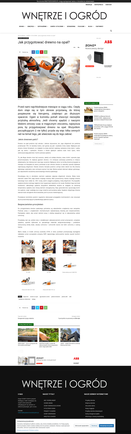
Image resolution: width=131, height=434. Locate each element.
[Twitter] (37, 52)
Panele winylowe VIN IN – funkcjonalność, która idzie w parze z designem (102, 118)
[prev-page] (19, 351)
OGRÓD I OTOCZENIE (31, 35)
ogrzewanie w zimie (45, 296)
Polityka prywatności (23, 430)
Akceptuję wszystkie (106, 425)
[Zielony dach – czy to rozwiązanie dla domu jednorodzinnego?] (27, 335)
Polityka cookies (34, 430)
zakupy (33, 299)
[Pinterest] (41, 52)
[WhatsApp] (45, 52)
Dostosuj (94, 425)
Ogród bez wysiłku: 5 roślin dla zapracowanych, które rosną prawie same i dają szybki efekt (48, 345)
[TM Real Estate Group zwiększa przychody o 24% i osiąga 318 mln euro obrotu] (88, 137)
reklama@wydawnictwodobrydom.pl (28, 412)
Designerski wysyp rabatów (26, 318)
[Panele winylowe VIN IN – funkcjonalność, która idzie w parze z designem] (88, 120)
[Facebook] (33, 52)
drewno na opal (34, 296)
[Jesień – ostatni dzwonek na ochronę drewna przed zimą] (70, 335)
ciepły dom (25, 296)
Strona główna (21, 35)
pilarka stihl (64, 296)
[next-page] (22, 351)
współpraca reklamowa (24, 299)
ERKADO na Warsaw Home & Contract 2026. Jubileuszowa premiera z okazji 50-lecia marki (103, 127)
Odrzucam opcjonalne (82, 425)
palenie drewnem (55, 296)
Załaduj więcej (98, 153)
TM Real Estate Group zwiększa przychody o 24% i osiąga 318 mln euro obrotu (103, 136)
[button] (111, 31)
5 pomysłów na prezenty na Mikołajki (69, 318)
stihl (70, 296)
